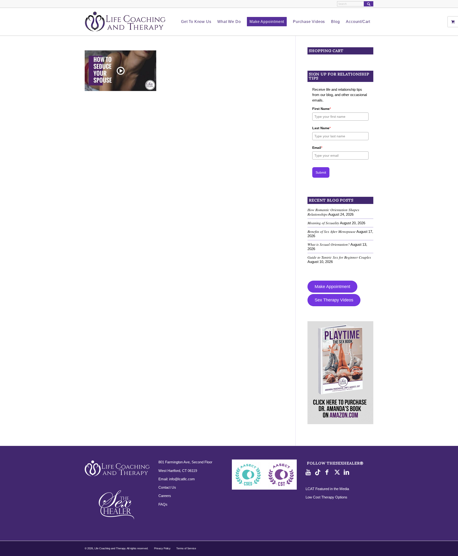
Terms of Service (186, 548)
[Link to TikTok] (318, 472)
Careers (164, 496)
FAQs (162, 504)
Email (317, 148)
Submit (321, 172)
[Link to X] (337, 472)
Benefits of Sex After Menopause (331, 231)
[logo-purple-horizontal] (125, 22)
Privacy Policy (162, 548)
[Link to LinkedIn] (347, 472)
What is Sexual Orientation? (328, 244)
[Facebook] (328, 472)
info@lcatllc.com (182, 479)
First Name (321, 109)
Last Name (321, 128)
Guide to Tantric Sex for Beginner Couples (339, 257)
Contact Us (167, 487)
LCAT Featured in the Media (327, 489)
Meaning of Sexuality (323, 222)
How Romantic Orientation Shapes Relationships (333, 212)
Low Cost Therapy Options (326, 497)
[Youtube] (309, 472)
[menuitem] (196, 22)
